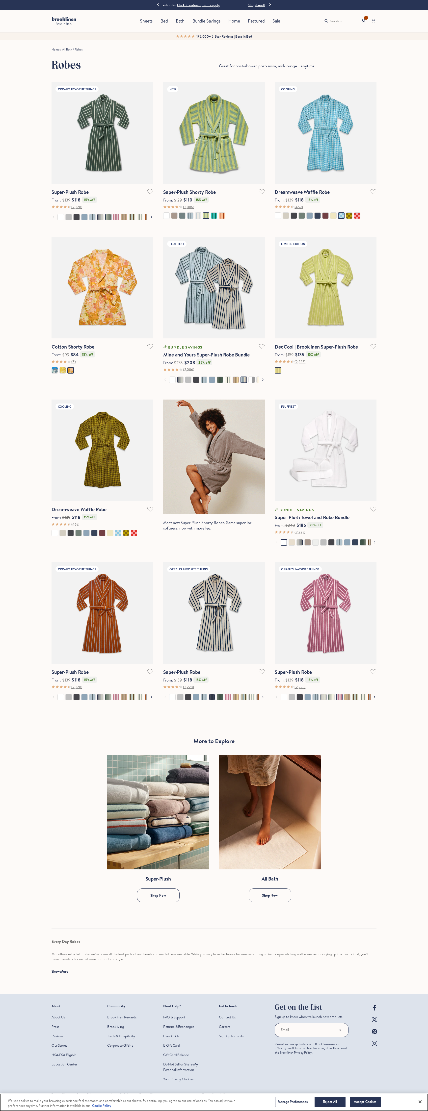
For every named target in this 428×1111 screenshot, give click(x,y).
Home (55, 49)
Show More (60, 971)
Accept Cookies (365, 1101)
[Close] (420, 1101)
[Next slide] (270, 4)
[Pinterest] (374, 1035)
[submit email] (339, 1030)
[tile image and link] (158, 812)
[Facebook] (374, 1011)
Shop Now (158, 895)
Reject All (330, 1101)
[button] (373, 21)
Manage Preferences (292, 1101)
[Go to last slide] (158, 4)
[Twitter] (374, 1023)
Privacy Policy (303, 1052)
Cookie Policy (101, 1105)
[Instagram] (374, 1047)
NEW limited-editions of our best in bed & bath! (214, 4)
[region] (214, 1102)
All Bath (67, 49)
